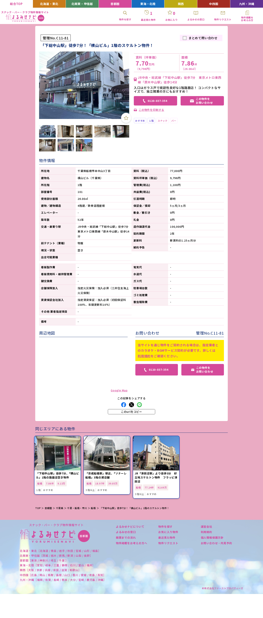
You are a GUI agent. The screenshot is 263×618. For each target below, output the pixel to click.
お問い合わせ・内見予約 (216, 543)
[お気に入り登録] (126, 118)
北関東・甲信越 (82, 4)
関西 (181, 4)
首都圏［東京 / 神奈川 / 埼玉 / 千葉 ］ (44, 560)
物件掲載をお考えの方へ (131, 543)
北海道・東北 (49, 4)
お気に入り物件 (168, 532)
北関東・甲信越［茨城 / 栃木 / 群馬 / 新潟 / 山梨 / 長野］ (56, 555)
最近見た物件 (166, 537)
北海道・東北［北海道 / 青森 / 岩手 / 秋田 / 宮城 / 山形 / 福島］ (60, 551)
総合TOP (16, 4)
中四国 (213, 4)
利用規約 (144, 356)
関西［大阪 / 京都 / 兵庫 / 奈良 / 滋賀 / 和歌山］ (50, 570)
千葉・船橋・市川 (77, 508)
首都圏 (115, 4)
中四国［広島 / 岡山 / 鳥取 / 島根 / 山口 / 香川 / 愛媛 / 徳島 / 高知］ (63, 575)
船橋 (93, 508)
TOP (38, 508)
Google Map (119, 390)
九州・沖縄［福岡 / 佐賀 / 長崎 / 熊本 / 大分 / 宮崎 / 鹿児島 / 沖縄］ (63, 580)
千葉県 (59, 508)
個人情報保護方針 (212, 537)
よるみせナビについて (130, 526)
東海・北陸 (148, 4)
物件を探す (165, 526)
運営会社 (206, 526)
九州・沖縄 (246, 4)
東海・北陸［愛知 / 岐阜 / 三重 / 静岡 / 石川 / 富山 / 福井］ (57, 565)
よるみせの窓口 (126, 532)
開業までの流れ (126, 537)
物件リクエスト (168, 543)
